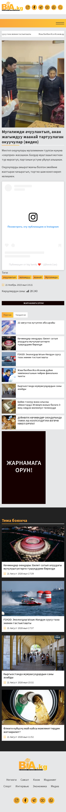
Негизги (11, 779)
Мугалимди (51, 277)
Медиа (55, 786)
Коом (36, 779)
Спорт (7, 786)
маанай (38, 277)
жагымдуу (25, 277)
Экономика (40, 786)
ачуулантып (9, 277)
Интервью (22, 786)
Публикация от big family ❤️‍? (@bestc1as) (33, 264)
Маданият (50, 779)
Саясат (25, 779)
